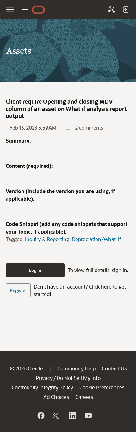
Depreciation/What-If (96, 239)
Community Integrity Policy (42, 387)
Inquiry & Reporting (47, 239)
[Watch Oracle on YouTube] (88, 415)
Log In (35, 270)
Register (18, 290)
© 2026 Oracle (26, 368)
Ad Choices (56, 396)
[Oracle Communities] (111, 9)
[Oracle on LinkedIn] (72, 415)
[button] (25, 9)
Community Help (76, 368)
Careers (84, 396)
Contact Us (114, 368)
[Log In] (126, 9)
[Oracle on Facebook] (40, 415)
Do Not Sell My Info (79, 377)
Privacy (44, 377)
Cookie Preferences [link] (101, 387)
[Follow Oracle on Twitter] (56, 415)
